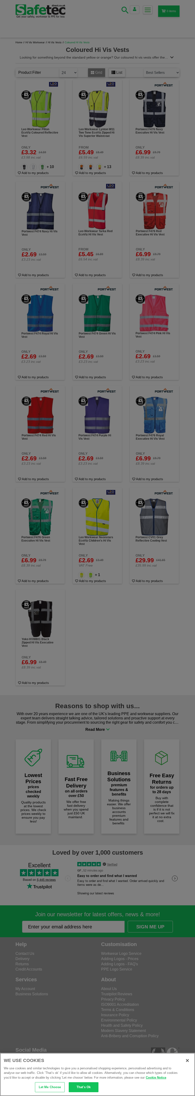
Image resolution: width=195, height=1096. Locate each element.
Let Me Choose (50, 1087)
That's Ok (84, 1087)
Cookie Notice (156, 1077)
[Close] (187, 1060)
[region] (97, 1074)
